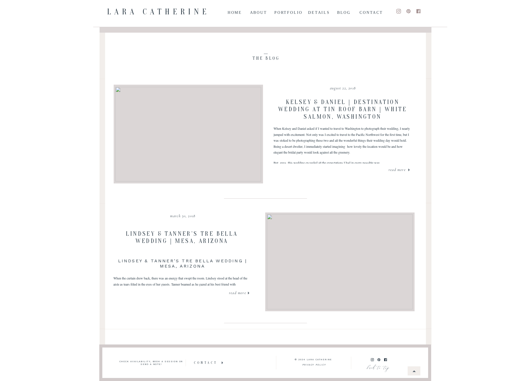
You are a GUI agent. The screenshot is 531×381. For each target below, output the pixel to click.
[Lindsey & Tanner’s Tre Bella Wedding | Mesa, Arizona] (340, 261)
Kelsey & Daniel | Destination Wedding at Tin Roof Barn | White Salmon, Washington (342, 109)
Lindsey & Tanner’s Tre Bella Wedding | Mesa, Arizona (182, 237)
